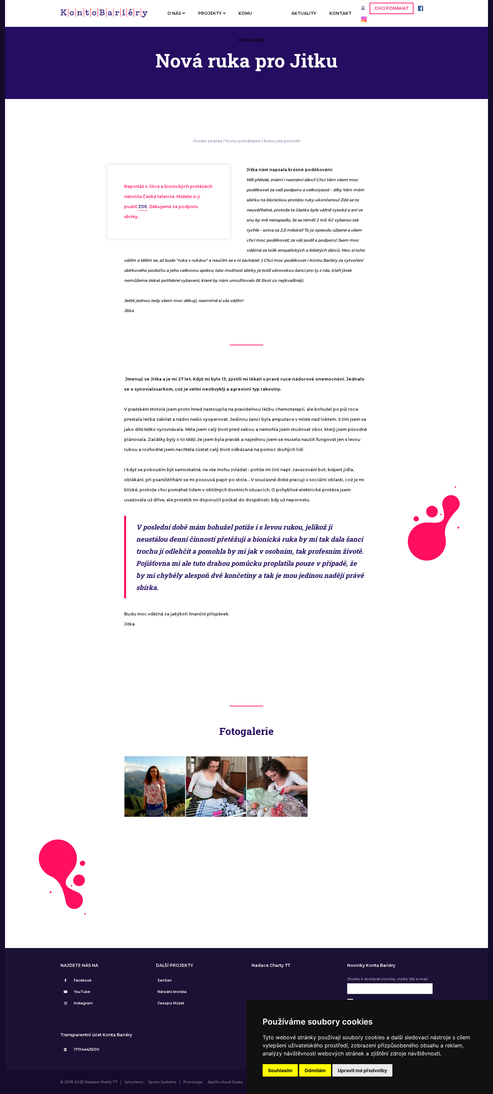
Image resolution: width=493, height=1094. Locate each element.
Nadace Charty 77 (271, 965)
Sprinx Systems (162, 1082)
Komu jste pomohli (282, 141)
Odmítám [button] (315, 1070)
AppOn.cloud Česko (225, 1082)
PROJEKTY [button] (210, 13)
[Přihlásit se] (364, 7)
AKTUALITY (303, 13)
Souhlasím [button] (280, 1070)
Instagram (83, 1003)
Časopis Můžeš (171, 1003)
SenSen (165, 980)
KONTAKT (340, 13)
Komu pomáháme (243, 141)
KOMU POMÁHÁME (251, 19)
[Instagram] (362, 18)
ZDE (142, 206)
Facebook (83, 980)
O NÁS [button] (174, 13)
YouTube (82, 992)
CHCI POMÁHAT (391, 8)
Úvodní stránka (207, 141)
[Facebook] (419, 7)
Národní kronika (172, 992)
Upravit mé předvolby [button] (362, 1070)
